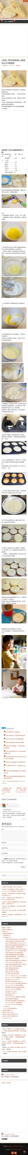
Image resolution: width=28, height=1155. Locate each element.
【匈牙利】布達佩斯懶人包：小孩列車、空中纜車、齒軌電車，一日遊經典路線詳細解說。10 (14, 1037)
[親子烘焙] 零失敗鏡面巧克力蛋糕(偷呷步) (15, 762)
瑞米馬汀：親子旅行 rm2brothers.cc (17, 1146)
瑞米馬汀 (6, 65)
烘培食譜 (18, 65)
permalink (4, 783)
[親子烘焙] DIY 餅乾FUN (11, 993)
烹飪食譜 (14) (7, 935)
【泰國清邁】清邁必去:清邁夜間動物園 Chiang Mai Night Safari (7, 791)
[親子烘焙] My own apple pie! (12, 979)
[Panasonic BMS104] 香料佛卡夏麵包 (14, 985)
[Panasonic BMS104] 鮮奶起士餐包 (13, 962)
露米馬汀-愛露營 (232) (8, 929)
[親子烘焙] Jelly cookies (11, 991)
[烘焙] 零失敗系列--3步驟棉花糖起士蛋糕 (15, 735)
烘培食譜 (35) (7, 937)
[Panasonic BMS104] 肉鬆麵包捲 (13, 989)
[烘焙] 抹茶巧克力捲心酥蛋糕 (12, 972)
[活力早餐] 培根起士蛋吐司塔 (12, 973)
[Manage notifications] (24, 1151)
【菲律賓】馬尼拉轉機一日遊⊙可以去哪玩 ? (12, 887)
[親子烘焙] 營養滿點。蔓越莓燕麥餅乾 (14, 947)
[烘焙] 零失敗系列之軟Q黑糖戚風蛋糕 (14, 739)
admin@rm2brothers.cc (9, 1075)
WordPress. (20, 1149)
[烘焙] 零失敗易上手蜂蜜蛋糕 (12, 732)
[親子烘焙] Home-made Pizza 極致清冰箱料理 (16, 950)
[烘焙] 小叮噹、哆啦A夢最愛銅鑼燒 (13, 966)
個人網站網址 (5, 853)
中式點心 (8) (7, 1006)
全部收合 (9, 927)
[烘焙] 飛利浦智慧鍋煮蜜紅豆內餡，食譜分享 (15, 964)
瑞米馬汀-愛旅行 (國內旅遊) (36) (10, 1016)
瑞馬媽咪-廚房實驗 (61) (8, 933)
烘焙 (8, 781)
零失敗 (14, 781)
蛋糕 (10, 781)
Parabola (13, 1149)
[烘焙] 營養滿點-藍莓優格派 (11, 999)
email (10, 1077)
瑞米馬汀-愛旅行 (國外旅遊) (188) (10, 1014)
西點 (12, 781)
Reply (24, 819)
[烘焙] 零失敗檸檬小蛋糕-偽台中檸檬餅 (15, 742)
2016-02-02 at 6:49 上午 (12, 806)
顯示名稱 (4, 842)
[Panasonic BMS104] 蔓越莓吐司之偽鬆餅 (15, 997)
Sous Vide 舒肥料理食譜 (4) (10, 1008)
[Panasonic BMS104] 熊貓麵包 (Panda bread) (16, 977)
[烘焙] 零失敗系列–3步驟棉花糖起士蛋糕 (14, 941)
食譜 (17, 781)
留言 (3, 829)
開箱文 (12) (5, 931)
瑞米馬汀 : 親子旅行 (6, 1082)
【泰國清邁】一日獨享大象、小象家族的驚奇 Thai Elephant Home (20, 790)
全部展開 (3, 927)
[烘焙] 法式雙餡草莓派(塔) (11, 970)
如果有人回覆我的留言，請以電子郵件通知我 (13, 862)
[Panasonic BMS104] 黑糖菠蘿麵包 (13, 1002)
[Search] (24, 876)
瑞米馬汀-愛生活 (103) (8, 1012)
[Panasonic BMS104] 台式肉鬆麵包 (13, 1004)
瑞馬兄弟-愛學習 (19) (8, 1010)
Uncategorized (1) (7, 1018)
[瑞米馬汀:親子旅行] (24, 1)
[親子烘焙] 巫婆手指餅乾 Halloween (13, 981)
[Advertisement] (14, 40)
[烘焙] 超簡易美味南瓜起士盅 (12, 968)
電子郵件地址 (5, 848)
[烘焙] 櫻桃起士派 (9, 995)
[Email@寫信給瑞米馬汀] (27, 1)
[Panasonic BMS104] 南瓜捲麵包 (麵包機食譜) (16, 983)
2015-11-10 (11, 65)
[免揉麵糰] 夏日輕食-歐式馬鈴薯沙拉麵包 (15, 987)
